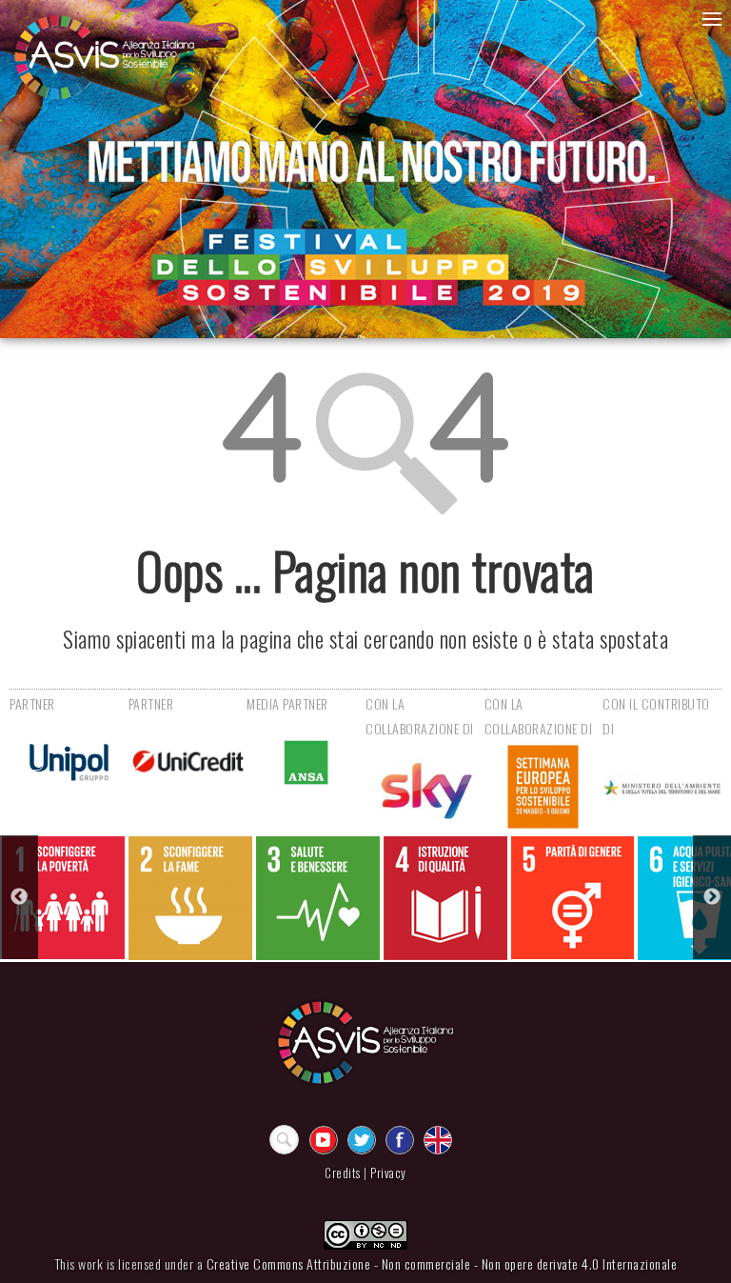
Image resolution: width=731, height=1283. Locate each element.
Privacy (388, 1173)
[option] (63, 897)
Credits (343, 1173)
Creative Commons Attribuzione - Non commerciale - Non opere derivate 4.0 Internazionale (442, 1263)
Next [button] (712, 897)
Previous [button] (19, 897)
